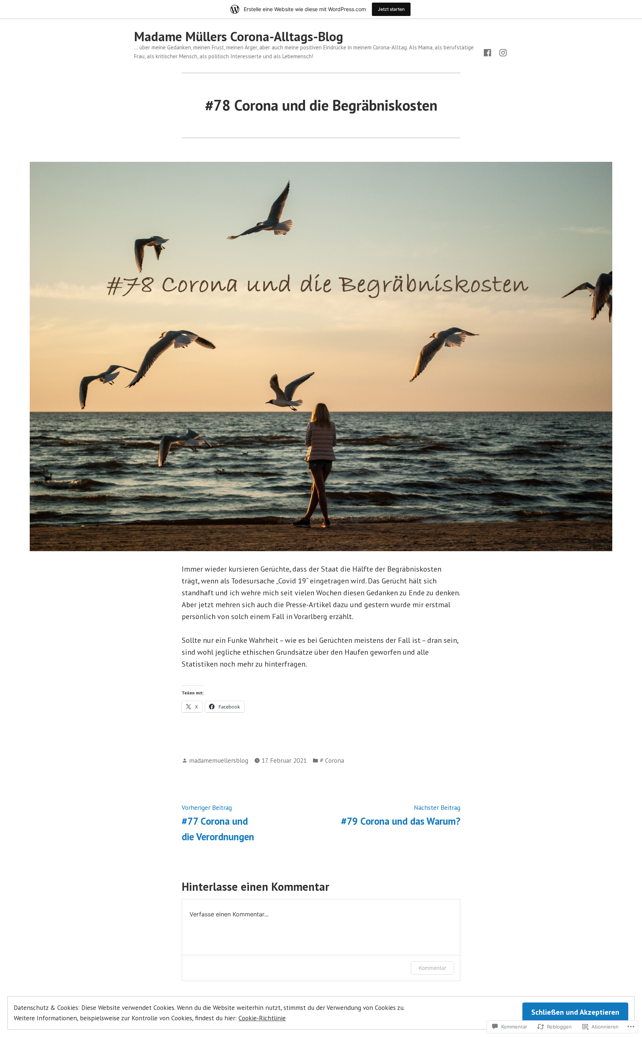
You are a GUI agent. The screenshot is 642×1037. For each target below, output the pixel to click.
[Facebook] (489, 52)
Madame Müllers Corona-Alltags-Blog (238, 36)
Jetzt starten (391, 9)
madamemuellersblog (218, 760)
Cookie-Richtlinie (262, 1018)
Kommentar (432, 968)
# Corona (332, 760)
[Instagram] (501, 52)
